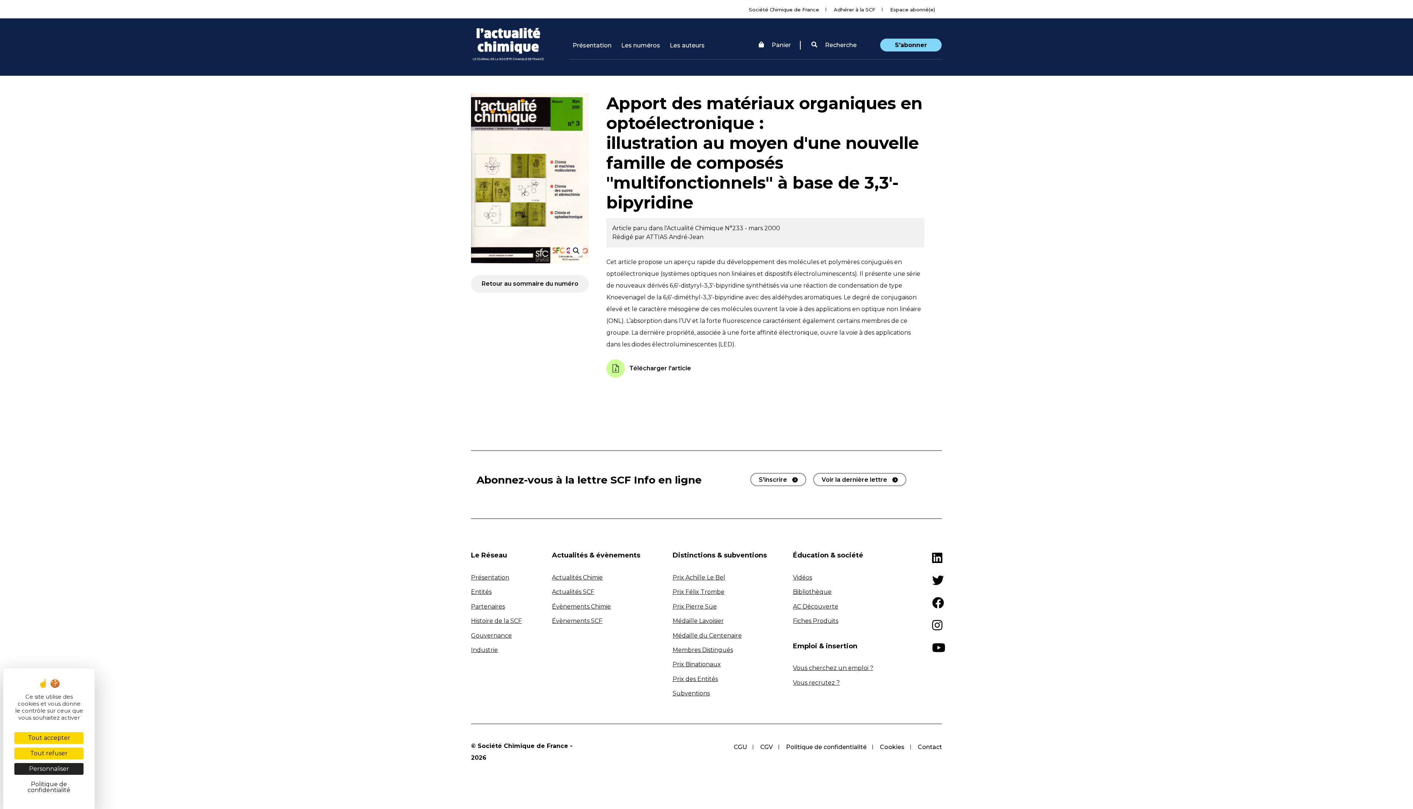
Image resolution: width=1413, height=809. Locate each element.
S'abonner (911, 45)
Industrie (484, 649)
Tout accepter (49, 737)
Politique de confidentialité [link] (49, 787)
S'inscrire (773, 479)
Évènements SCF (577, 620)
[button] (834, 45)
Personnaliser (49, 768)
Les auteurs (687, 45)
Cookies (892, 747)
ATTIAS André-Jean (675, 237)
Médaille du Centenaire (707, 635)
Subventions (691, 693)
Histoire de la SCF (496, 620)
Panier (781, 45)
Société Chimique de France (784, 10)
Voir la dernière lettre (854, 479)
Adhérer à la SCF (854, 10)
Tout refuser (49, 753)
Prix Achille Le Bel (699, 577)
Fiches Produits (815, 620)
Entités (481, 591)
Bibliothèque (812, 591)
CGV (766, 747)
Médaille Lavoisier (698, 620)
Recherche (840, 45)
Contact (930, 747)
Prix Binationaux (697, 664)
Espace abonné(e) (912, 10)
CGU (740, 747)
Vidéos (802, 577)
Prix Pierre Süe (695, 606)
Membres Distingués (703, 649)
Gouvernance (491, 635)
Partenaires (488, 606)
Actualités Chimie (577, 577)
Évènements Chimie (581, 606)
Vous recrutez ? (816, 682)
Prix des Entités (695, 679)
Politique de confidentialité (826, 747)
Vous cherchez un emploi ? (833, 667)
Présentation (592, 45)
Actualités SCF (573, 591)
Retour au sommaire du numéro (530, 283)
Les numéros (640, 45)
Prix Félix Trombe (699, 591)
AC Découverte (815, 606)
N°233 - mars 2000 (752, 228)
